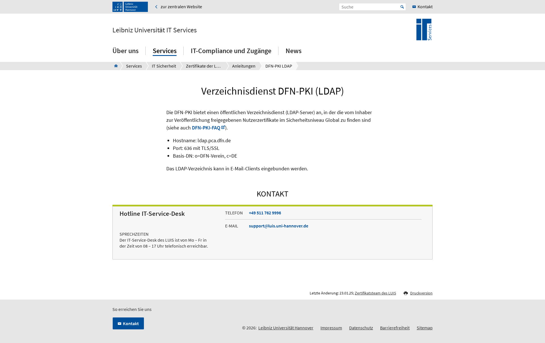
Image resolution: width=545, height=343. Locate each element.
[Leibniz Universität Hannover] (130, 7)
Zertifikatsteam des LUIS (375, 293)
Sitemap (425, 328)
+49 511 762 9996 (265, 213)
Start (402, 6)
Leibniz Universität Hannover (285, 328)
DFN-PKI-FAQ (206, 127)
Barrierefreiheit (395, 328)
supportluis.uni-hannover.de (278, 226)
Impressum (331, 328)
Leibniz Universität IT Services (154, 30)
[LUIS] (114, 66)
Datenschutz (361, 328)
